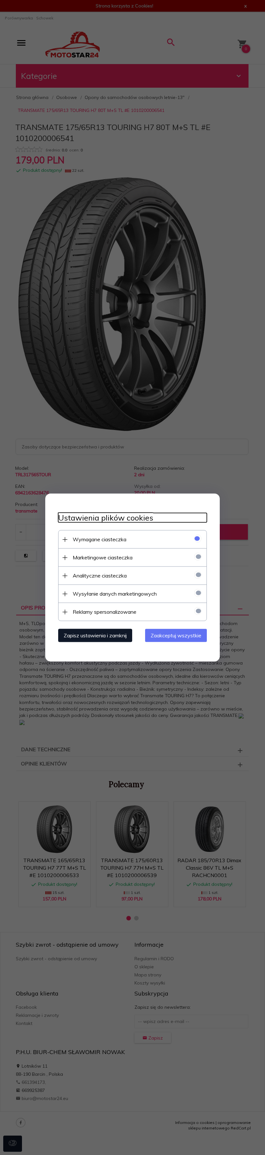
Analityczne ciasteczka (100, 575)
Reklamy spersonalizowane (104, 612)
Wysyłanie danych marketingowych (115, 593)
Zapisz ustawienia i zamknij (95, 635)
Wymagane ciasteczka (99, 539)
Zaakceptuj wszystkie (176, 635)
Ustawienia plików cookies (105, 517)
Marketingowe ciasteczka (102, 557)
